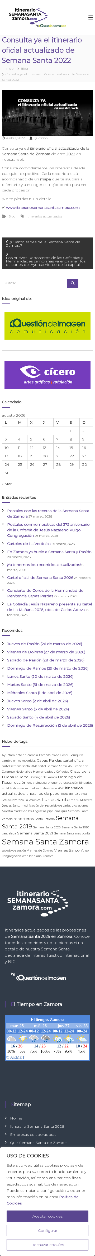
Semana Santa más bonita (72, 833)
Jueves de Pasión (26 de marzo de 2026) (44, 643)
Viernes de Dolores (40, 850)
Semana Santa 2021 (35, 833)
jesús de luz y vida (74, 794)
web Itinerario (31, 856)
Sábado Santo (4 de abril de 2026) (38, 717)
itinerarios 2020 (53, 788)
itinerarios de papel (43, 793)
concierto (81, 766)
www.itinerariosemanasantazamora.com (43, 207)
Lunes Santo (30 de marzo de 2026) (40, 676)
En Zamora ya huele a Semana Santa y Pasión (49, 551)
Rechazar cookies (47, 1244)
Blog (24, 68)
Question (41, 138)
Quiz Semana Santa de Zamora (39, 1142)
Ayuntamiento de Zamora (20, 755)
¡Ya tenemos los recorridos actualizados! (44, 564)
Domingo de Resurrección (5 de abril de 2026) (50, 725)
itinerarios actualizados (44, 216)
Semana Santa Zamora (45, 841)
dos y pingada (37, 782)
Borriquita (76, 755)
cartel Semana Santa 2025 (56, 766)
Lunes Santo (56, 799)
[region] (47, 1201)
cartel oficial (73, 760)
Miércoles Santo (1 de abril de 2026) (39, 692)
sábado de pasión (14, 850)
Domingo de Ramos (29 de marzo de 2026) (47, 668)
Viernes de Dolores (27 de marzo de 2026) (46, 652)
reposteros (24, 819)
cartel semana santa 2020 (19, 766)
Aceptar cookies (47, 1216)
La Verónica (33, 800)
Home (16, 1118)
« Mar (7, 484)
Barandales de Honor (53, 755)
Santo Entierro (45, 819)
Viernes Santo (67, 850)
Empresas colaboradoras (33, 1134)
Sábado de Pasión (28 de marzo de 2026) (45, 660)
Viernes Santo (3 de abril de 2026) (38, 709)
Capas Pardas (49, 760)
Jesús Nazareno (13, 800)
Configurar (47, 1230)
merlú (75, 800)
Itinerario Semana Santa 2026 (37, 1126)
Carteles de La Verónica (29, 543)
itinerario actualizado (27, 788)
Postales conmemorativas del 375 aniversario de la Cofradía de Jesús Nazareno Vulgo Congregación (48, 530)
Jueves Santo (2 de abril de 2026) (37, 700)
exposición (70, 782)
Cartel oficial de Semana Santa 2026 (40, 577)
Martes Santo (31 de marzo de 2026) (40, 684)
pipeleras (53, 811)
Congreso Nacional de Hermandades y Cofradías (35, 771)
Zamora (47, 856)
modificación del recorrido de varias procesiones (54, 805)
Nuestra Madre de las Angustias (24, 811)
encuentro (55, 782)
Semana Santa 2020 (46, 827)
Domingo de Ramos (43, 777)
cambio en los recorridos (19, 760)
